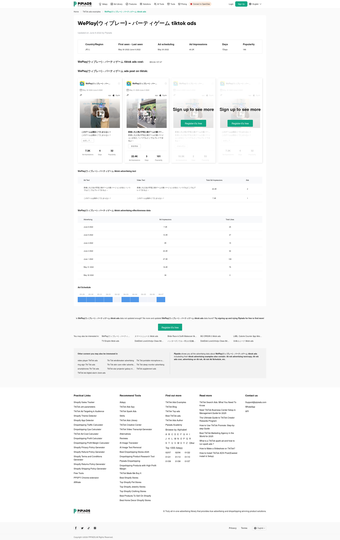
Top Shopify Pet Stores (130, 482)
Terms (244, 528)
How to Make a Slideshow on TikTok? (217, 448)
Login (231, 4)
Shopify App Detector (84, 420)
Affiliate (77, 482)
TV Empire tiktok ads (110, 341)
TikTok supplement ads (146, 368)
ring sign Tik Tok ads (86, 364)
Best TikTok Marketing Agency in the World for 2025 (216, 434)
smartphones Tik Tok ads (88, 368)
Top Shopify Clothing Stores (133, 491)
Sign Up (241, 4)
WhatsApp (250, 406)
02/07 (168, 452)
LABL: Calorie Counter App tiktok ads (249, 336)
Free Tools (79, 473)
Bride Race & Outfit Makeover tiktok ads (184, 336)
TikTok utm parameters (84, 406)
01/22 (187, 452)
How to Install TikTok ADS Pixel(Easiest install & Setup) (218, 454)
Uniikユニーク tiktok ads (243, 341)
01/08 (177, 461)
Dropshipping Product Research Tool (137, 456)
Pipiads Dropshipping (130, 460)
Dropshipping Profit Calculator (88, 438)
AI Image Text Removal (130, 447)
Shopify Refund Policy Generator (89, 451)
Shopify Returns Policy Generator (89, 464)
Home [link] (76, 11)
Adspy (123, 402)
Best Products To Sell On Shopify (135, 495)
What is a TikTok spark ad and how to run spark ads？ (217, 442)
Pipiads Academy (173, 424)
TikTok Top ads (172, 411)
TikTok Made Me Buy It (130, 473)
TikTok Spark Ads (128, 411)
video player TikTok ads (88, 360)
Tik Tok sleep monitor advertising (150, 364)
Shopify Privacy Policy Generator (89, 447)
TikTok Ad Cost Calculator (86, 433)
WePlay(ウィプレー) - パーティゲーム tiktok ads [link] (125, 11)
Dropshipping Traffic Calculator (88, 424)
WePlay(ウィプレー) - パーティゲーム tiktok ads (118, 336)
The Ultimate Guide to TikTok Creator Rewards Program (217, 419)
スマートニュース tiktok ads (146, 336)
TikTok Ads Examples (175, 402)
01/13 (177, 456)
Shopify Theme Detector (85, 415)
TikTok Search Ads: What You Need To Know (217, 404)
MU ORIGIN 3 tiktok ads (210, 336)
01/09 (168, 461)
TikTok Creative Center (130, 424)
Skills (122, 415)
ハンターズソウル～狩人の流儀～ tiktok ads (184, 341)
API (247, 411)
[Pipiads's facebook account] (76, 528)
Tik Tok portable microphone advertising (151, 360)
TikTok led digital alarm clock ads (91, 372)
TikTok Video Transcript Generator (136, 429)
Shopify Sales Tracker (84, 402)
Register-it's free (193, 123)
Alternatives (125, 433)
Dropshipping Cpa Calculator (87, 429)
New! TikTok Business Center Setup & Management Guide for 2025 (217, 411)
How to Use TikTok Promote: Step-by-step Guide (217, 427)
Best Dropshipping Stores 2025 (134, 451)
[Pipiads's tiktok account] (88, 528)
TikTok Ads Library (128, 420)
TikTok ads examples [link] (92, 11)
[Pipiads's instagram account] (95, 528)
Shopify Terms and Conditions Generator (88, 458)
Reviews (124, 438)
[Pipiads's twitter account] (82, 528)
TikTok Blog (171, 406)
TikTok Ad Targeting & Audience (89, 411)
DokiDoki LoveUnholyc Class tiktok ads (151, 341)
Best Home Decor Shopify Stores (135, 500)
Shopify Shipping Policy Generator (90, 468)
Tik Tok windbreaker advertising (120, 360)
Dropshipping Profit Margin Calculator (91, 442)
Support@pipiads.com (255, 402)
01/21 (168, 456)
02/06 (177, 452)
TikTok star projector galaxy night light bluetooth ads (122, 368)
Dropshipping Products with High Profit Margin (138, 467)
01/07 (187, 461)
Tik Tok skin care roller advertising (121, 364)
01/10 (187, 456)
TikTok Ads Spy (127, 406)
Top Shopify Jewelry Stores (132, 486)
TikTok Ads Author (174, 420)
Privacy (233, 528)
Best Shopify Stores (129, 477)
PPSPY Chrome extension (86, 477)
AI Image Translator (129, 442)
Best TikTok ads (173, 415)
